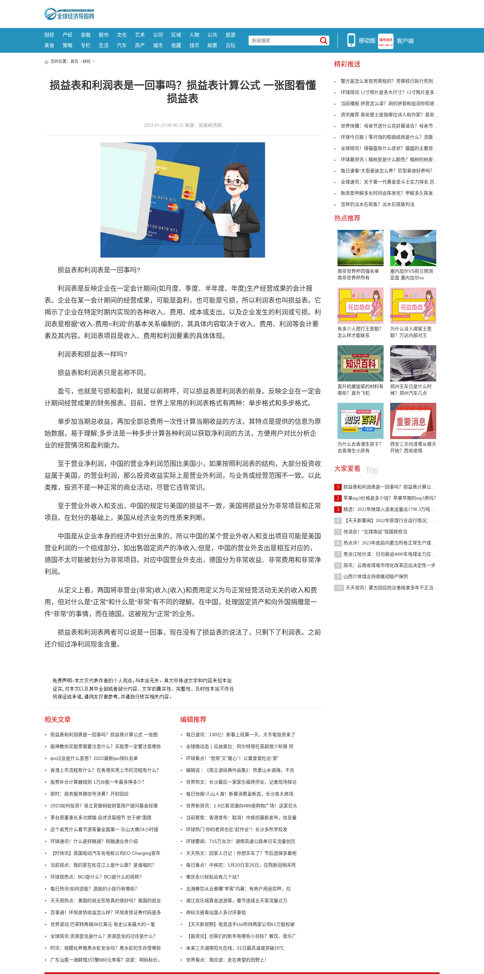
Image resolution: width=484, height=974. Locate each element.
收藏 (176, 45)
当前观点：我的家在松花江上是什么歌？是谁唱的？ (103, 865)
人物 (194, 35)
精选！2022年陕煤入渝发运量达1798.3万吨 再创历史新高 (398, 509)
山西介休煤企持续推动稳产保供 (372, 576)
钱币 (194, 45)
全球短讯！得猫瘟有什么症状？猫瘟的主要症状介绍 (394, 148)
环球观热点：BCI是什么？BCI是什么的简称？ (97, 876)
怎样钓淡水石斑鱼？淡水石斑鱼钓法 (378, 204)
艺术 (140, 35)
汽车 (122, 45)
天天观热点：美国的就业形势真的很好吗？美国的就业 (105, 900)
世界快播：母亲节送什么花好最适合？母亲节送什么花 (396, 126)
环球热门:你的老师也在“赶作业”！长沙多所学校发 (236, 829)
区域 (176, 35)
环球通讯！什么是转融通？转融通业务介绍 (94, 841)
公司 (158, 35)
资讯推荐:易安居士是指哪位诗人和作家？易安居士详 (394, 114)
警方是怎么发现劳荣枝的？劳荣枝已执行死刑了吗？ (394, 81)
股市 (104, 35)
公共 (212, 35)
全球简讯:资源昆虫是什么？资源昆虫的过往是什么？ (104, 936)
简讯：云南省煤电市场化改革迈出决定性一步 (386, 565)
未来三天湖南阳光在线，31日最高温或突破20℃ (235, 948)
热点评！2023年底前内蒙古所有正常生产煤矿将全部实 (395, 543)
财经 (49, 35)
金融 (86, 35)
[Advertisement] (266, 13)
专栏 (86, 45)
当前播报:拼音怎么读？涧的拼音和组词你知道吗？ (392, 103)
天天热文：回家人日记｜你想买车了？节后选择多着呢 (241, 853)
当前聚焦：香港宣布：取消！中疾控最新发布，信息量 (241, 817)
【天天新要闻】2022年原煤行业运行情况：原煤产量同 (395, 520)
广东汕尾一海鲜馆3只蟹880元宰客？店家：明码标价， (106, 959)
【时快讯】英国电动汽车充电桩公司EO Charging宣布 (105, 853)
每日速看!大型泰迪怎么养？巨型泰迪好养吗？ (388, 170)
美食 (49, 45)
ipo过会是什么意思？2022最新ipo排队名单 (94, 758)
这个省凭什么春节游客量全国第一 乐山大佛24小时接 (104, 829)
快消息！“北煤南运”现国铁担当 (372, 531)
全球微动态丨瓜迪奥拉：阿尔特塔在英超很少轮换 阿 (239, 746)
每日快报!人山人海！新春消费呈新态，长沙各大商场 (239, 793)
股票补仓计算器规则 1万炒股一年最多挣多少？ (98, 782)
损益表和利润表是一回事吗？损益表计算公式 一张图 (104, 734)
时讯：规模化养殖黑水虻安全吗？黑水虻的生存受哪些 (105, 948)
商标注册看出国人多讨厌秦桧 (216, 912)
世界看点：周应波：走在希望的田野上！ (227, 959)
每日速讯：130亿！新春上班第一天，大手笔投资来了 (240, 734)
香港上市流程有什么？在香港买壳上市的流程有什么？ (105, 770)
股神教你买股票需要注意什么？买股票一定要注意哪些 (105, 746)
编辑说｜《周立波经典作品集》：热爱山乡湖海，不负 (240, 770)
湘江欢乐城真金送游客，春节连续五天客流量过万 (236, 900)
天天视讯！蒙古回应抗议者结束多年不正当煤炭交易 (394, 587)
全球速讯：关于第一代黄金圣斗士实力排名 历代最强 (394, 182)
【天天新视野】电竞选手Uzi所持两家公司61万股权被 (240, 924)
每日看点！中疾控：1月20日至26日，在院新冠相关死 (241, 865)
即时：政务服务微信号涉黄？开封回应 (89, 793)
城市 (158, 45)
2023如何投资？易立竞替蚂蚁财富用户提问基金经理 (104, 805)
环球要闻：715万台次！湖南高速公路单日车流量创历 (240, 841)
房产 (140, 45)
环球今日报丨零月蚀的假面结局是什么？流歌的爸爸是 (396, 137)
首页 (74, 61)
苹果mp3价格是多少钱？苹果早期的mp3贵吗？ (387, 498)
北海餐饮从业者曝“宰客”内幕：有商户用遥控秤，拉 (238, 888)
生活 (104, 45)
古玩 (230, 45)
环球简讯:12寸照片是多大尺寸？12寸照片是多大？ (392, 92)
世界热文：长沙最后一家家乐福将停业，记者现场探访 (241, 782)
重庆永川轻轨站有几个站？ (213, 876)
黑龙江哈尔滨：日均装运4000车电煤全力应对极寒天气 (395, 554)
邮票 (212, 45)
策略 (67, 45)
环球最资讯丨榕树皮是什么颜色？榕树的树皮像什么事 (396, 159)
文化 (122, 35)
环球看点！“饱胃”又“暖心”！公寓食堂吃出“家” (232, 758)
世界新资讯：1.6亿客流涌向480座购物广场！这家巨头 (241, 805)
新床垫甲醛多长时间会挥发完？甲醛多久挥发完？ (391, 193)
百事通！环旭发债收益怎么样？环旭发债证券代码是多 (105, 912)
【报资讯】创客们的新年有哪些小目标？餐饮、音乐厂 (241, 936)
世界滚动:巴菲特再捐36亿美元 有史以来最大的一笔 (102, 924)
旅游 (230, 35)
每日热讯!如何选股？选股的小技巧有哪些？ (94, 888)
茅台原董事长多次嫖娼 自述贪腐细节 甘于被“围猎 (100, 817)
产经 (67, 35)
